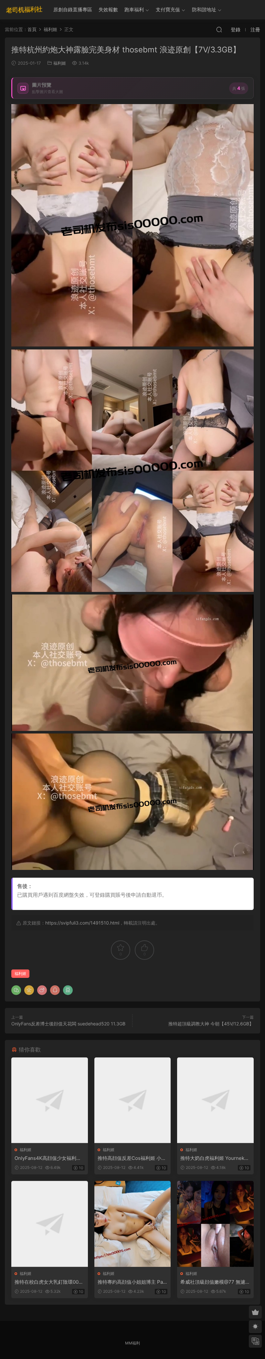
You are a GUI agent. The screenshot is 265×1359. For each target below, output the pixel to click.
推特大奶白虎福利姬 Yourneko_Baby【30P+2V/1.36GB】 (214, 1158)
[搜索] (219, 29)
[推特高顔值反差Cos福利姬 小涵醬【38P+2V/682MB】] (132, 1100)
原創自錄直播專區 (72, 9)
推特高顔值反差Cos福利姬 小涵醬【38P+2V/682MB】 (132, 1158)
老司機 (24, 9)
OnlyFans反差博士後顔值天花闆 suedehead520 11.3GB (68, 1023)
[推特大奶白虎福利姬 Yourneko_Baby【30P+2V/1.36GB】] (215, 1100)
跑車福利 (134, 9)
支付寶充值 (168, 9)
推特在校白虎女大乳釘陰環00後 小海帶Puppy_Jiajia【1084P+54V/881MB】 (49, 1282)
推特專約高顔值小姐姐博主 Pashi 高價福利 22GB (131, 1282)
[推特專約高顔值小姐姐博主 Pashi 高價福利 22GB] (132, 1224)
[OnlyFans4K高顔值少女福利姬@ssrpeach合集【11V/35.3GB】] (49, 1100)
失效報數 (108, 9)
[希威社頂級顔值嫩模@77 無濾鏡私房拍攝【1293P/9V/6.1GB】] (215, 1224)
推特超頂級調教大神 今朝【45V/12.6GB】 (211, 1023)
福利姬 (59, 63)
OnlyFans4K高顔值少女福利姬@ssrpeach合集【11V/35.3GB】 (48, 1158)
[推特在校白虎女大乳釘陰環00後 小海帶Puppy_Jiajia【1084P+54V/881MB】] (49, 1224)
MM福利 (132, 1343)
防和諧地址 (204, 9)
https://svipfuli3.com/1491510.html (82, 923)
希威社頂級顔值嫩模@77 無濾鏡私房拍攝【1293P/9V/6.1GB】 (215, 1282)
